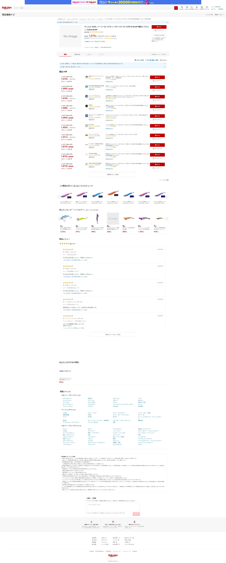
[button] (187, 8)
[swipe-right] (166, 196)
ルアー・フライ (91, 19)
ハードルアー (100, 19)
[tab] (65, 54)
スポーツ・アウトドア (72, 19)
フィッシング (82, 19)
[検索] (176, 8)
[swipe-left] (59, 196)
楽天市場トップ (61, 19)
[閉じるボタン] (168, 22)
